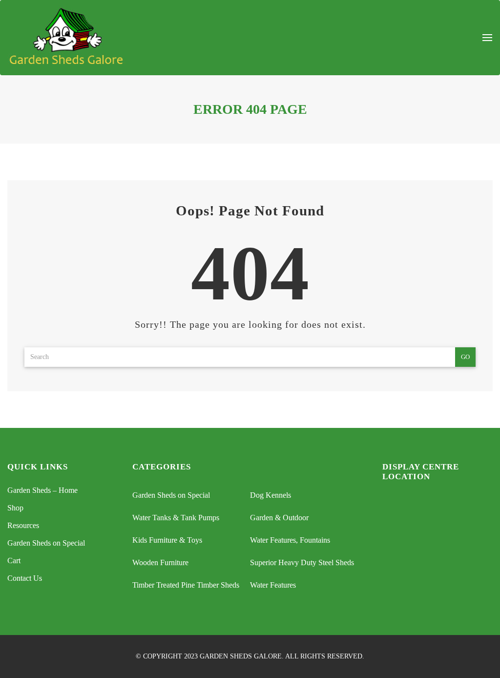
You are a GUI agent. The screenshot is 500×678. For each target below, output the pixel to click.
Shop (15, 508)
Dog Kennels (270, 495)
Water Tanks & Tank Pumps (175, 517)
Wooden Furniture (160, 562)
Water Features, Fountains (290, 540)
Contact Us (24, 578)
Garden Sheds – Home (42, 490)
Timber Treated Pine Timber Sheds (185, 585)
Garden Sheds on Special (46, 543)
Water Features (273, 585)
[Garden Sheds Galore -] (66, 37)
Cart (14, 560)
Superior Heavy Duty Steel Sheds (302, 562)
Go (465, 356)
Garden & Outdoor (279, 517)
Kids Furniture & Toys (167, 540)
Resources (23, 525)
